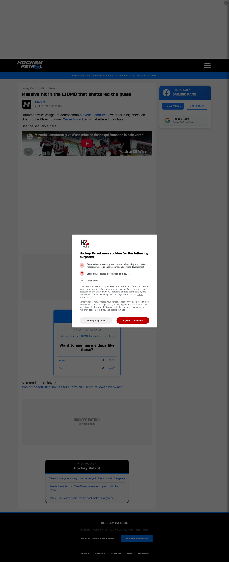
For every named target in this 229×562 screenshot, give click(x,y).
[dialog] (114, 281)
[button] (114, 280)
